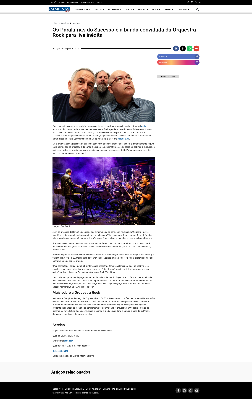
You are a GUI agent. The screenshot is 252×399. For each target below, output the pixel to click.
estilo (143, 126)
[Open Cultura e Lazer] (90, 9)
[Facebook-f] (188, 2)
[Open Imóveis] (133, 9)
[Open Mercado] (147, 9)
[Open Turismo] (172, 9)
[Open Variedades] (188, 9)
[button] (197, 9)
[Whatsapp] (196, 2)
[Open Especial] (103, 9)
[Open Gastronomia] (121, 9)
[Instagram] (192, 2)
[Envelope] (200, 2)
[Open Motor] (159, 9)
